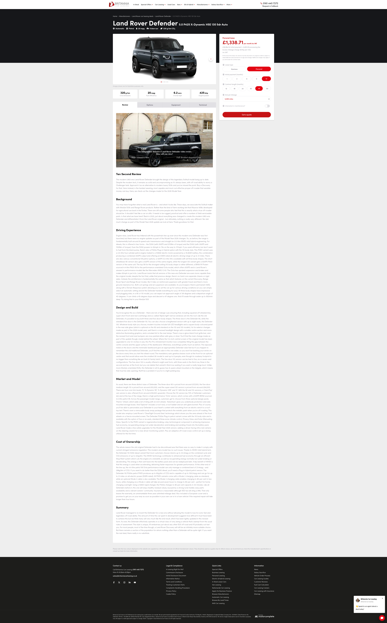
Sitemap (257, 594)
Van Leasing (216, 585)
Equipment (176, 105)
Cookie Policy (171, 594)
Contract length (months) (234, 84)
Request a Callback (270, 6)
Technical (203, 105)
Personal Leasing (218, 575)
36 (251, 88)
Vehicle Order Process (262, 575)
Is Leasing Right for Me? (175, 569)
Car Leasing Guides (261, 578)
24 (242, 88)
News (256, 569)
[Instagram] (124, 583)
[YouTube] (134, 583)
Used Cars (171, 4)
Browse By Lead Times (220, 600)
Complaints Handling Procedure (178, 588)
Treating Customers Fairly (175, 585)
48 (259, 88)
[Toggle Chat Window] (382, 618)
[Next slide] (211, 59)
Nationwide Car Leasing (221, 588)
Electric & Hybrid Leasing (221, 578)
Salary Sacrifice (260, 572)
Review (125, 104)
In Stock (136, 4)
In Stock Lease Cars (219, 582)
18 (234, 88)
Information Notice (173, 578)
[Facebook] (114, 583)
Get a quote (247, 114)
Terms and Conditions (174, 582)
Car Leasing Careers (261, 588)
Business (234, 69)
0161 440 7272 (138, 569)
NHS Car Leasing (218, 603)
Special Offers (217, 569)
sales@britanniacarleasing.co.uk (125, 576)
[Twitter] (119, 583)
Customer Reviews (261, 582)
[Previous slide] (118, 59)
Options (150, 105)
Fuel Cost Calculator (261, 585)
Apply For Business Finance (222, 591)
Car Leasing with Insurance (264, 591)
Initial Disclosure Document (176, 575)
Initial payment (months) (234, 74)
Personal (259, 69)
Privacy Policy (171, 591)
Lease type (229, 65)
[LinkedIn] (129, 583)
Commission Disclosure (174, 572)
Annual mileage (231, 95)
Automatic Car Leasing (220, 597)
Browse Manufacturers (220, 594)
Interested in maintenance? (235, 106)
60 (267, 88)
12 (266, 79)
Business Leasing (218, 572)
